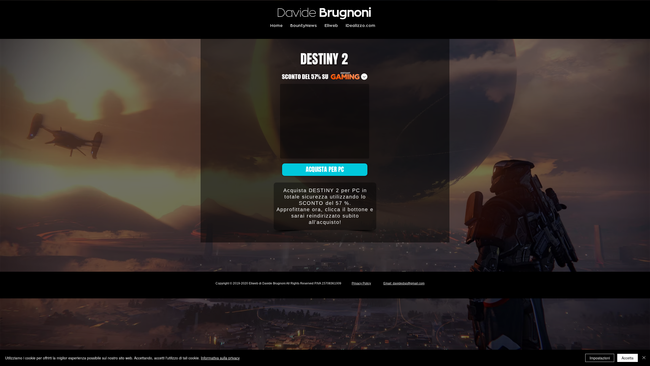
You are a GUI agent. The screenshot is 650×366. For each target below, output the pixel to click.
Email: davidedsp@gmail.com (404, 283)
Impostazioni (600, 357)
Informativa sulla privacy (220, 357)
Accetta (627, 357)
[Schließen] (644, 358)
